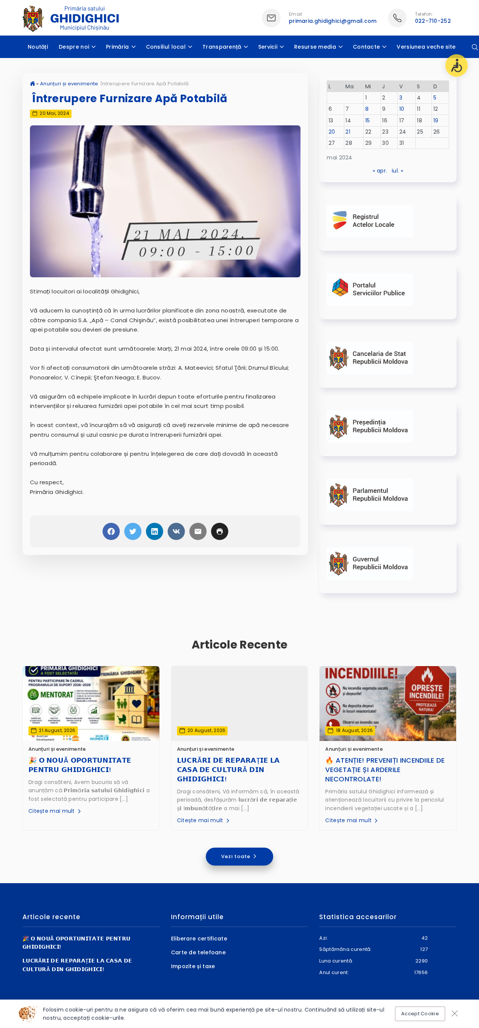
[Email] (198, 531)
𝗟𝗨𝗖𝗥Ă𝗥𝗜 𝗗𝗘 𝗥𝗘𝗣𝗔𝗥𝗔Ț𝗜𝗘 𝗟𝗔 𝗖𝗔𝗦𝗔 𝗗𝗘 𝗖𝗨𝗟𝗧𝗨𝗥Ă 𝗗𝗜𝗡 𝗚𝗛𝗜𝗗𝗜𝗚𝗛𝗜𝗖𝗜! (228, 770)
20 (332, 131)
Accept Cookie (420, 1013)
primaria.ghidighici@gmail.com (333, 21)
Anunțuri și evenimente (69, 83)
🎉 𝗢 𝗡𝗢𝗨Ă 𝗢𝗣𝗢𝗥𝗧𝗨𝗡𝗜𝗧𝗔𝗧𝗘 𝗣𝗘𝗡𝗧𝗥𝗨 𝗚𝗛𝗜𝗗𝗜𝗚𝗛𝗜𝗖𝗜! (79, 765)
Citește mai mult (52, 811)
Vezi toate (236, 856)
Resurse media (315, 47)
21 (347, 131)
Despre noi (74, 47)
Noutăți (38, 47)
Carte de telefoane (198, 952)
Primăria (117, 47)
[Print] (219, 531)
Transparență (221, 47)
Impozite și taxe (193, 966)
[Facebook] (111, 531)
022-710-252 (433, 21)
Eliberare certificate (199, 938)
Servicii (267, 47)
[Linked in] (154, 531)
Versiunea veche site (426, 47)
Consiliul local (166, 47)
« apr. (380, 170)
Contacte (366, 47)
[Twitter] (132, 531)
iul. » (397, 170)
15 (367, 120)
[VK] (176, 531)
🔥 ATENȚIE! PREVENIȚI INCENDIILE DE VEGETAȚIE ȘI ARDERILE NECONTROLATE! (385, 770)
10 (402, 109)
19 (436, 120)
